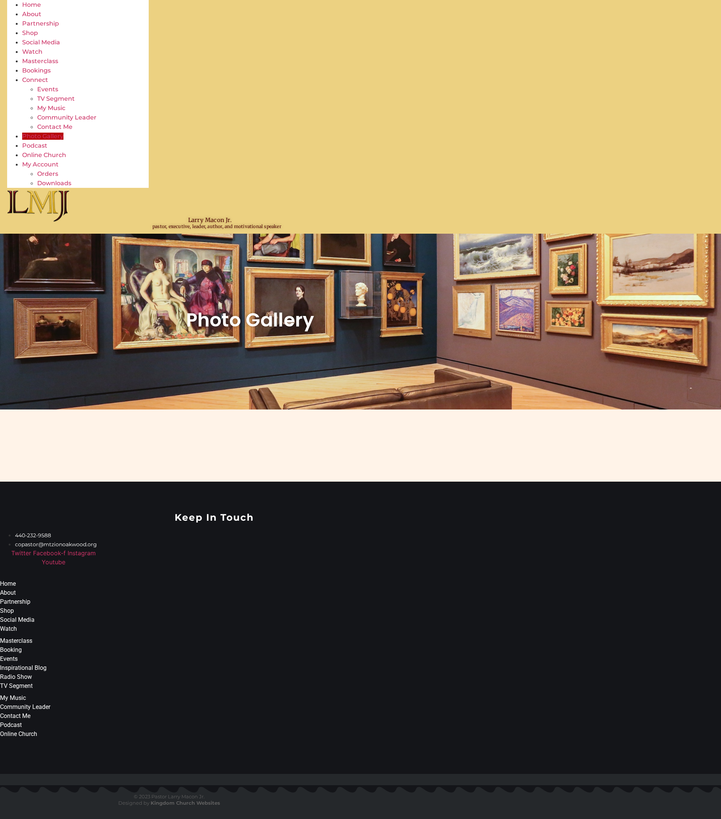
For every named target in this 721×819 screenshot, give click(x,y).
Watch (32, 51)
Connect (35, 79)
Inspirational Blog (23, 667)
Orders (47, 173)
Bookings (36, 70)
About (31, 14)
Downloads (54, 183)
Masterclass (40, 61)
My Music (51, 108)
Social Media (41, 42)
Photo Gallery (42, 136)
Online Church (44, 155)
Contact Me (54, 126)
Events (47, 89)
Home (31, 4)
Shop (30, 32)
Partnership (40, 23)
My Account (40, 164)
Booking (11, 649)
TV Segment (56, 98)
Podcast (34, 145)
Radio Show (16, 676)
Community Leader (67, 117)
